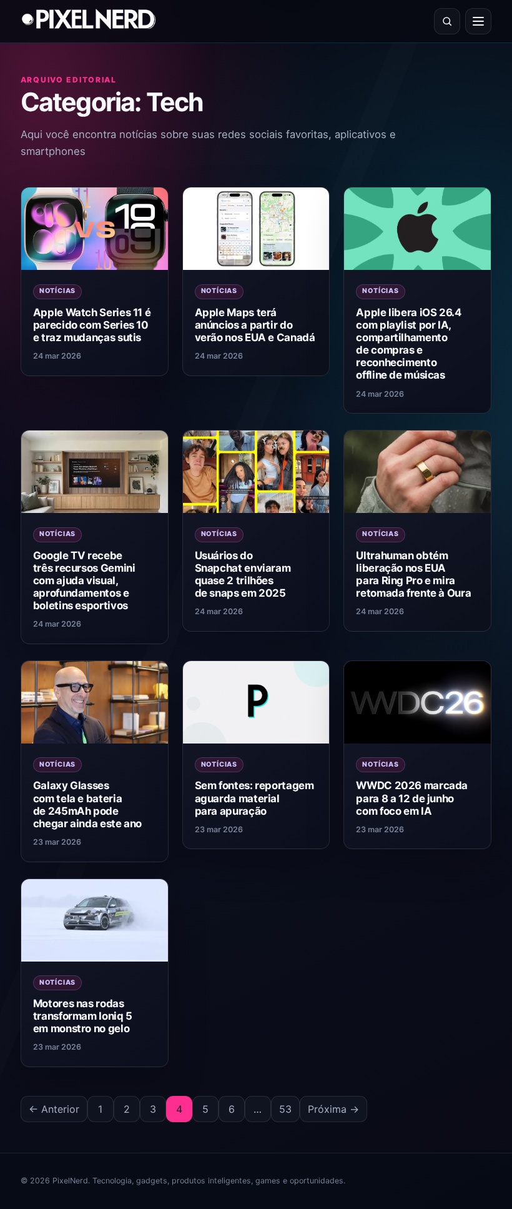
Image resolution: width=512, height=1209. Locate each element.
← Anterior (54, 1109)
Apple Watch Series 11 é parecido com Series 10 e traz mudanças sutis (92, 325)
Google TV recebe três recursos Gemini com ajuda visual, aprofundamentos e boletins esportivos (84, 580)
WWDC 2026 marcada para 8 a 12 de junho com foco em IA (412, 798)
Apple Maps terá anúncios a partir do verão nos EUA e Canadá (255, 325)
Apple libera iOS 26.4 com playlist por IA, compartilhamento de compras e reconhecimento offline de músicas (408, 344)
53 (285, 1109)
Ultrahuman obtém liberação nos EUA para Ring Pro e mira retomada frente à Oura (413, 574)
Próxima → (333, 1109)
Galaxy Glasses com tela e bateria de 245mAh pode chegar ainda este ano (87, 804)
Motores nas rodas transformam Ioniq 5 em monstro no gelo (82, 1016)
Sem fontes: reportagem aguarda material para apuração (254, 798)
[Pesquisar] (447, 21)
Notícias (57, 291)
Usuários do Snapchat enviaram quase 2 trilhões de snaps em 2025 (243, 574)
